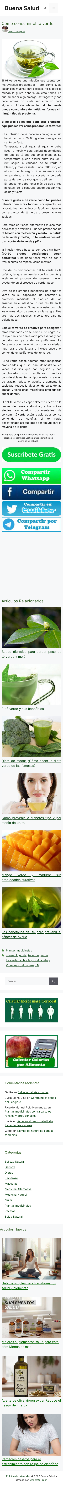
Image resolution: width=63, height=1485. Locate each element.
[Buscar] (53, 981)
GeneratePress (38, 1479)
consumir (12, 955)
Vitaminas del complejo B (22, 965)
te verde (33, 955)
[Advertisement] (31, 566)
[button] (44, 8)
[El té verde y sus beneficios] (31, 704)
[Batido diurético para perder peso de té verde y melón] (31, 647)
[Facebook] (31, 498)
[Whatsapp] (31, 482)
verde (44, 955)
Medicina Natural (16, 1194)
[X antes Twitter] (31, 514)
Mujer (8, 1200)
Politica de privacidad (18, 1476)
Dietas (9, 1172)
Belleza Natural (15, 1161)
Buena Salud (22, 8)
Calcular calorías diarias (33, 1092)
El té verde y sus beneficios (23, 709)
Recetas (10, 1211)
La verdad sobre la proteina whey (28, 960)
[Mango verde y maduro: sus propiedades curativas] (31, 870)
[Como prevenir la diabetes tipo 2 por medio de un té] (31, 813)
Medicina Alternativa (18, 1189)
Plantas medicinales (19, 950)
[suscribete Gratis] (31, 461)
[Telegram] (31, 531)
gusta (22, 955)
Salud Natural (14, 1216)
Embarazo (11, 1178)
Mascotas (11, 1183)
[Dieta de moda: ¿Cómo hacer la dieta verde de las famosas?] (31, 756)
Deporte (10, 1167)
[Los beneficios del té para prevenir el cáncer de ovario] (31, 927)
